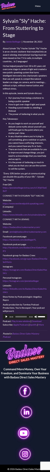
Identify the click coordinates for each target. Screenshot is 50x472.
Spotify (33, 324)
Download (37, 321)
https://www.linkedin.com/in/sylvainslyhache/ (24, 214)
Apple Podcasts (20, 324)
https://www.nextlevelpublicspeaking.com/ (23, 203)
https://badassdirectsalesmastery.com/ (21, 227)
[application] (25, 317)
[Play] (6, 316)
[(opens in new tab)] (25, 391)
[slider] (42, 316)
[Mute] (35, 316)
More (41, 324)
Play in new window (21, 321)
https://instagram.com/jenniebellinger (21, 281)
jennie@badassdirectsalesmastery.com (27, 231)
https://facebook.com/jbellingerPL (19, 239)
